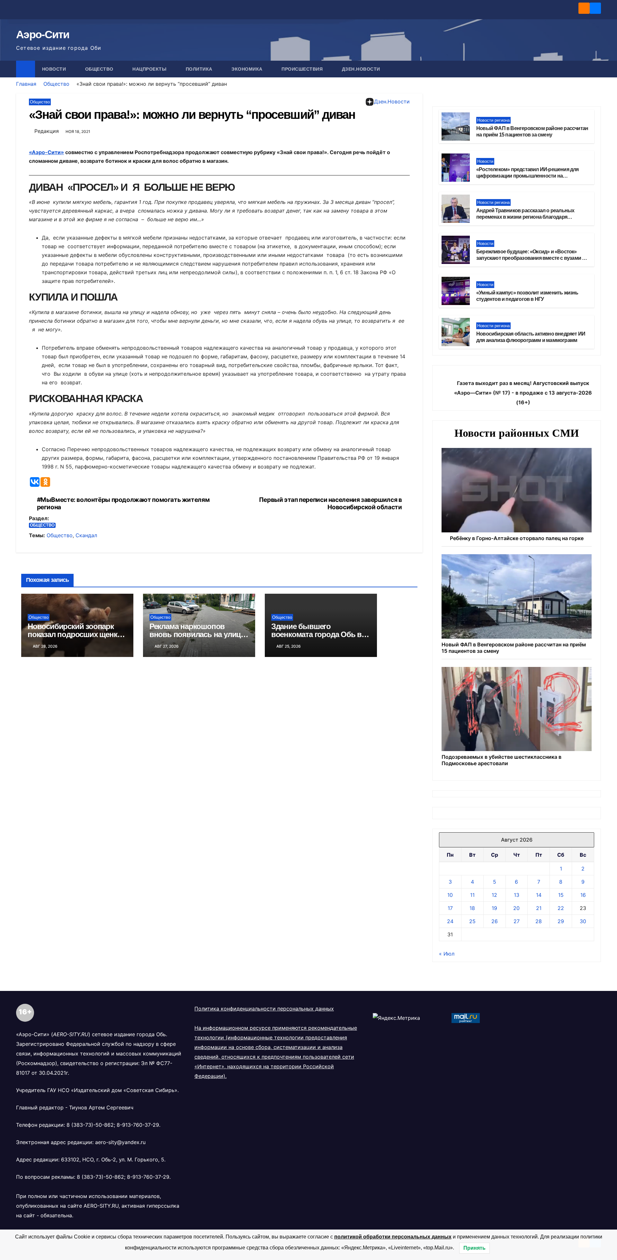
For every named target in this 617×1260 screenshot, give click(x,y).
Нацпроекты (150, 69)
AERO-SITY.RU (101, 1206)
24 (450, 921)
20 (516, 908)
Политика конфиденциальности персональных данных (264, 1008)
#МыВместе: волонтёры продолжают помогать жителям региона (123, 503)
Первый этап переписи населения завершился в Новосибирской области (330, 503)
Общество (100, 69)
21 (538, 908)
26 (494, 921)
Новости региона (493, 120)
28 (538, 921)
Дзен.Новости (361, 69)
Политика (200, 69)
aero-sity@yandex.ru (120, 1142)
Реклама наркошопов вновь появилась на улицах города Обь (198, 634)
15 (561, 895)
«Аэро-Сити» (46, 152)
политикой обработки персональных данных (393, 1236)
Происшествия (303, 69)
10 (450, 895)
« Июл (446, 953)
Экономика (247, 69)
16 (583, 895)
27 (517, 921)
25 (472, 921)
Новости (54, 69)
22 (561, 908)
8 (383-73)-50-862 (90, 1125)
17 (450, 908)
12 (494, 895)
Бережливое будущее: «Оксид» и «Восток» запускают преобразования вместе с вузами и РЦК (530, 258)
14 (538, 895)
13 (516, 895)
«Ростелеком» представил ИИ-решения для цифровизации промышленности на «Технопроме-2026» (527, 176)
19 (494, 908)
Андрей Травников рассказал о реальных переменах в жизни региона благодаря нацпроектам (525, 217)
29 (561, 921)
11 (472, 895)
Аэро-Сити (42, 34)
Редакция (46, 131)
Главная (26, 84)
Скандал (86, 535)
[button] (596, 69)
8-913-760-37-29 (138, 1125)
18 (472, 908)
